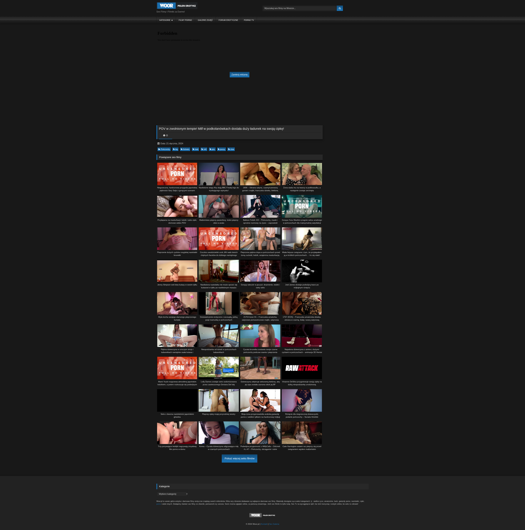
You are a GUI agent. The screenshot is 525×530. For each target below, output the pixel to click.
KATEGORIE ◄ (166, 20)
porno (158, 504)
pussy (222, 149)
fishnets (186, 149)
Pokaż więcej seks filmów (240, 458)
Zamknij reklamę (239, 74)
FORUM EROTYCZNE (228, 20)
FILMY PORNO (185, 20)
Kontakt (264, 524)
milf (205, 149)
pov (213, 149)
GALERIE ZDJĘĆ (205, 20)
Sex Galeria (274, 524)
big (176, 149)
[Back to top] (517, 522)
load (196, 149)
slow (232, 149)
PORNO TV (249, 20)
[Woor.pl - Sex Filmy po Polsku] (176, 6)
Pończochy (165, 149)
